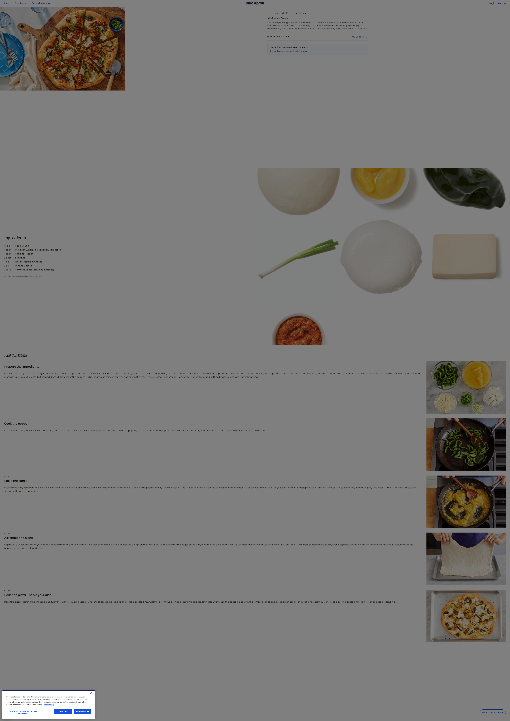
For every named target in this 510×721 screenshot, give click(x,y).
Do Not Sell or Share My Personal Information (23, 712)
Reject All (63, 711)
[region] (48, 704)
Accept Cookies (82, 711)
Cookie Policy (48, 705)
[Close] (91, 693)
